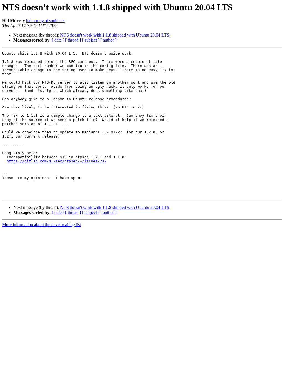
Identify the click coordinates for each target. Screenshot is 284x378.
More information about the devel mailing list (41, 224)
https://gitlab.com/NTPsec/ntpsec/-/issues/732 (56, 161)
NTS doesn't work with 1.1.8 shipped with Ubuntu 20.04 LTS (114, 35)
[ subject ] (90, 40)
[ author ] (108, 40)
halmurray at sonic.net (45, 20)
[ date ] (58, 40)
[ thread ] (73, 40)
